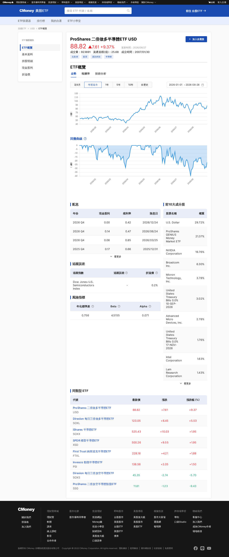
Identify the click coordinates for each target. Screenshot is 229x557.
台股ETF (118, 526)
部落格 (25, 521)
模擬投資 (93, 2)
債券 (116, 535)
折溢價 (26, 74)
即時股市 (66, 2)
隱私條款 (123, 548)
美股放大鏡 (98, 535)
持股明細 (27, 61)
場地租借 (197, 531)
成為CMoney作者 (202, 526)
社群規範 (158, 548)
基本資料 (27, 54)
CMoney (7, 2)
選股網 (157, 521)
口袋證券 (97, 540)
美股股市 (118, 521)
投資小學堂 (98, 526)
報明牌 (157, 526)
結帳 (213, 2)
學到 (176, 517)
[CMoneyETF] (34, 10)
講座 (49, 526)
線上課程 (51, 531)
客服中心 (197, 517)
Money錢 (97, 521)
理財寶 (50, 517)
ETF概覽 (43, 28)
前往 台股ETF (194, 11)
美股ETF (118, 531)
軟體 (49, 521)
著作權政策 (146, 548)
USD (32, 28)
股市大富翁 (160, 517)
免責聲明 (169, 548)
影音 (49, 535)
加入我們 (26, 526)
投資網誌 (97, 517)
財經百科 (97, 531)
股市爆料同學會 (39, 2)
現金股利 (27, 67)
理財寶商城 (21, 2)
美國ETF (22, 28)
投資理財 (52, 2)
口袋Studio (180, 521)
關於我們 (26, 517)
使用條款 (134, 548)
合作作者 (51, 540)
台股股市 (118, 517)
